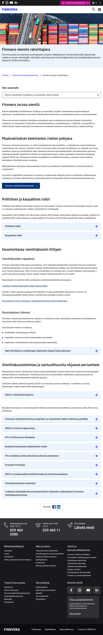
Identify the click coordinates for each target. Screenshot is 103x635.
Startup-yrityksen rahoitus (46, 566)
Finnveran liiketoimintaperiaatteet (17, 593)
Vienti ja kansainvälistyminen (25, 75)
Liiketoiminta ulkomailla (76, 563)
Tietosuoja (36, 629)
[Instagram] (6, 3)
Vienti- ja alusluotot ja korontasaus (17, 560)
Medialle (39, 593)
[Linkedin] (59, 507)
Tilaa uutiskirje (75, 614)
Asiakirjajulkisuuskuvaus (13, 596)
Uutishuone (8, 587)
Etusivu (5, 75)
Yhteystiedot (40, 599)
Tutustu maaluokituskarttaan (19, 185)
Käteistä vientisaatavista (77, 566)
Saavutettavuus (67, 629)
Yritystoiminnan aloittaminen (47, 551)
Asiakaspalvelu (41, 587)
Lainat (6, 554)
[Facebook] (54, 507)
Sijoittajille (8, 599)
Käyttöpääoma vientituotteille (78, 572)
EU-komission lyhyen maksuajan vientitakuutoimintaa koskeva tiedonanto (34, 301)
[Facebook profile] (3, 3)
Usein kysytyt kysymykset (46, 590)
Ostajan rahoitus (73, 569)
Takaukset (8, 551)
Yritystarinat (9, 602)
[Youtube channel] (11, 3)
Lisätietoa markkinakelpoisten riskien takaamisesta (24, 286)
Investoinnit (40, 563)
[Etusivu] (9, 9)
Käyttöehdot (50, 629)
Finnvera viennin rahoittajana (78, 554)
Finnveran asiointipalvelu (75, 3)
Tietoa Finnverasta (11, 590)
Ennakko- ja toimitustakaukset (79, 575)
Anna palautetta (42, 596)
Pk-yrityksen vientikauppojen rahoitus (81, 557)
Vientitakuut (9, 557)
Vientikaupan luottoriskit (76, 560)
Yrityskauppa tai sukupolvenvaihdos (50, 554)
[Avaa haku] (93, 9)
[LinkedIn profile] (16, 3)
